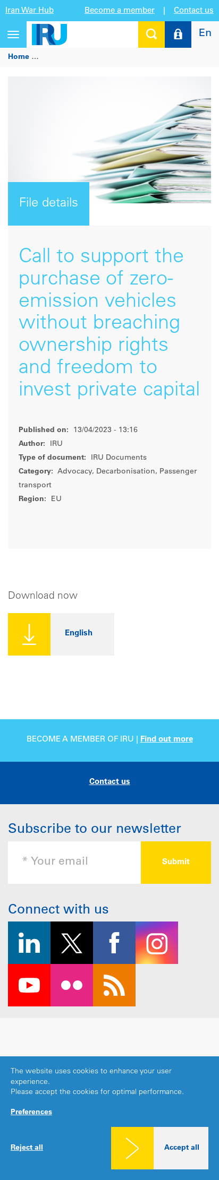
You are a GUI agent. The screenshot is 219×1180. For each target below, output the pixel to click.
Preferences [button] (31, 1112)
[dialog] (109, 1118)
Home (18, 57)
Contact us (194, 11)
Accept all (181, 1148)
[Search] (151, 34)
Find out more (166, 740)
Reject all (27, 1148)
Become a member (120, 11)
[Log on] (178, 34)
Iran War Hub (29, 11)
